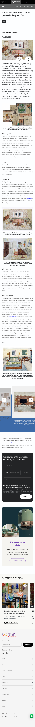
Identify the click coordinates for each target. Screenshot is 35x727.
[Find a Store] (28, 6)
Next (31, 400)
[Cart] (32, 6)
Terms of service (14, 716)
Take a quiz (17, 561)
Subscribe (28, 644)
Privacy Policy (5, 716)
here (12, 443)
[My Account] (24, 6)
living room (29, 198)
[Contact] (21, 6)
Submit (25, 496)
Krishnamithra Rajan (11, 32)
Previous (4, 400)
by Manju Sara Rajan (11, 623)
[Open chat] (31, 716)
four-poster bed (13, 316)
